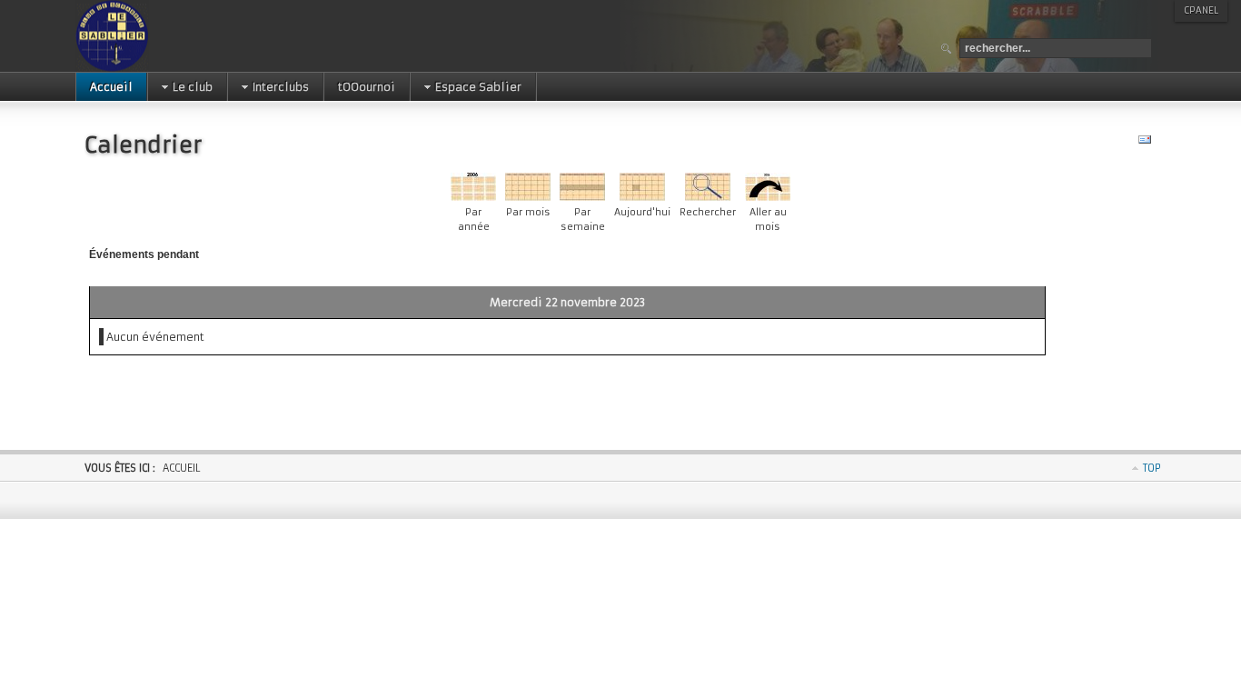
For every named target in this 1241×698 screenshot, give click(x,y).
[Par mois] (528, 197)
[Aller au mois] (767, 197)
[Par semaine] (582, 197)
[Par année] (473, 197)
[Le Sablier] (169, 36)
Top (1152, 468)
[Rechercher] (707, 197)
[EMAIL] (1147, 143)
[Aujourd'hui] (642, 197)
